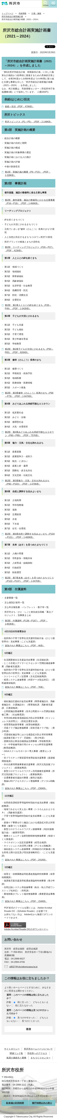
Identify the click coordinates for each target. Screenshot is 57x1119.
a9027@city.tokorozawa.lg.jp (23, 967)
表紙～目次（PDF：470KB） (19, 106)
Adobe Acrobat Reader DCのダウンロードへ (26, 929)
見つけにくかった (31, 1021)
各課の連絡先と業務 (16, 1058)
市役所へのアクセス (37, 1053)
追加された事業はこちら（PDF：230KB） (26, 788)
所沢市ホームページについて (38, 1049)
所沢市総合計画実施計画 (12, 16)
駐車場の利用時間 (15, 1103)
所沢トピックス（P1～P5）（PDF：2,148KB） (28, 122)
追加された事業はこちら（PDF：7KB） (25, 687)
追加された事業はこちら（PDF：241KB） (26, 860)
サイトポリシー (12, 1049)
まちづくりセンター (40, 1058)
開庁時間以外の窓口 (42, 1103)
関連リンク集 (16, 1053)
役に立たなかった (24, 1005)
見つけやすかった (26, 1017)
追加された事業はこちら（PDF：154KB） (26, 901)
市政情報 (22, 13)
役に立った (22, 1002)
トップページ (7, 13)
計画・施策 (36, 13)
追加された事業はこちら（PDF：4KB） (25, 645)
